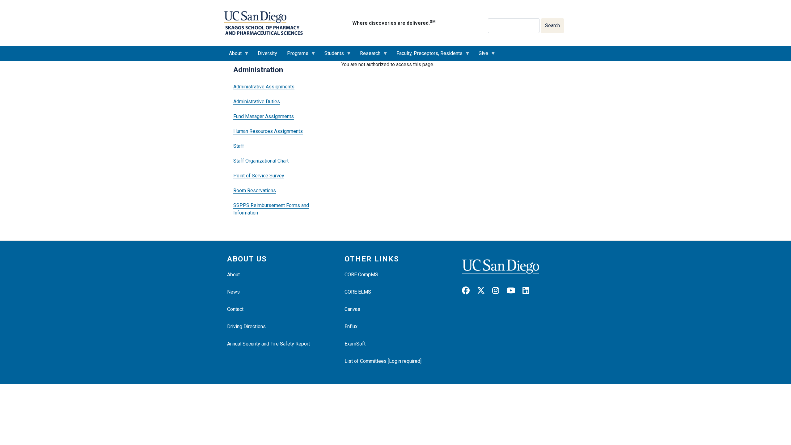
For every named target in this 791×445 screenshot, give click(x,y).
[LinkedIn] (528, 290)
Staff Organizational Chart (261, 161)
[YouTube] (513, 290)
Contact (235, 309)
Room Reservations (254, 190)
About (233, 55)
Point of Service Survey (258, 176)
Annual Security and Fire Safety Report (268, 344)
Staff (238, 146)
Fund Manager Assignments (263, 116)
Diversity (267, 53)
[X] (484, 290)
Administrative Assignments (263, 87)
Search (552, 25)
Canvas (352, 309)
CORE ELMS (358, 292)
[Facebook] (469, 290)
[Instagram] (498, 290)
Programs (295, 55)
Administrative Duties (256, 101)
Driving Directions (246, 326)
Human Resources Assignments (268, 131)
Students (331, 55)
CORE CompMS (361, 275)
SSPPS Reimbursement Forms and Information (271, 209)
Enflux (351, 326)
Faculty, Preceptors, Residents (427, 55)
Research (367, 55)
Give (481, 55)
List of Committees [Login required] (383, 361)
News (233, 292)
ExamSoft (355, 344)
